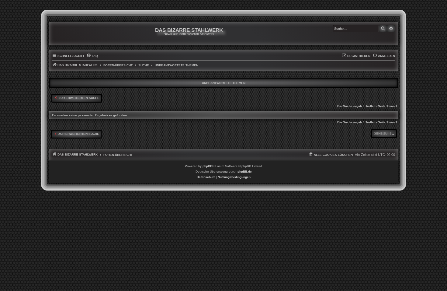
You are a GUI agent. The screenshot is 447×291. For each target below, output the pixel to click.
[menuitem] (92, 56)
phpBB (207, 166)
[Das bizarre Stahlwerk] (76, 34)
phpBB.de (244, 171)
